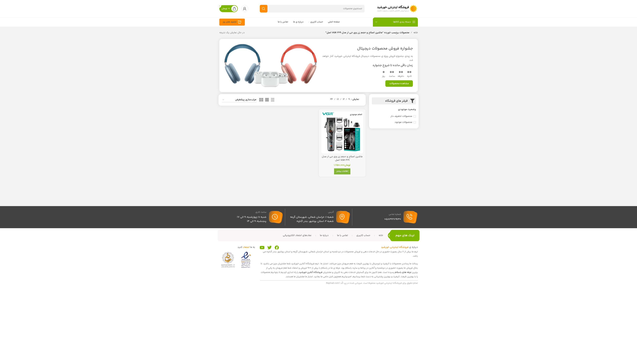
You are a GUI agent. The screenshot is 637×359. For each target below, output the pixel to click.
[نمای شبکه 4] (261, 100)
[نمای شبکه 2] (267, 100)
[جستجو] (263, 8)
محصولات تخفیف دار (401, 116)
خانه (416, 33)
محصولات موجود (403, 122)
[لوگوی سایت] (397, 8)
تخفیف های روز (230, 22)
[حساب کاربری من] (244, 8)
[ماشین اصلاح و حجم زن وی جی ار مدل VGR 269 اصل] (342, 132)
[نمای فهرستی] (272, 100)
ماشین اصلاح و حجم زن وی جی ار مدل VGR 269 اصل (342, 158)
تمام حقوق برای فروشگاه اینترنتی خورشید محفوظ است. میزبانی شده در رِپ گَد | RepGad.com (372, 283)
